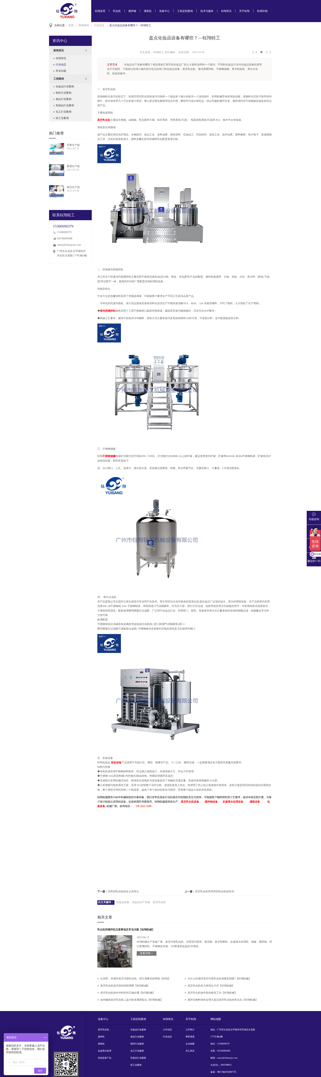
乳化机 (117, 11)
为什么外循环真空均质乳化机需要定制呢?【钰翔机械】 (219, 978)
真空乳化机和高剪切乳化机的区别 (214, 891)
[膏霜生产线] (56, 170)
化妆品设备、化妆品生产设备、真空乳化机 (141, 902)
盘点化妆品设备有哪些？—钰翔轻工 (130, 25)
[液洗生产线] (56, 191)
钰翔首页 (100, 11)
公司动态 (167, 1029)
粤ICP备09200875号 (226, 1072)
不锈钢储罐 (109, 456)
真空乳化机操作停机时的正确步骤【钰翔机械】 (127, 992)
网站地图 (215, 1019)
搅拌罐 (132, 11)
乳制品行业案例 (65, 105)
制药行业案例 (63, 92)
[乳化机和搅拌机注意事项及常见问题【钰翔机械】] (114, 951)
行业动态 (99, 25)
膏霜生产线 (73, 166)
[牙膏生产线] (56, 149)
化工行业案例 (63, 111)
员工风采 (190, 1050)
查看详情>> (146, 953)
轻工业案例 (62, 118)
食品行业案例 (63, 99)
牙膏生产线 (73, 145)
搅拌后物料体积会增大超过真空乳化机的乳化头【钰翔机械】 (223, 999)
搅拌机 (101, 1036)
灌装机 (148, 11)
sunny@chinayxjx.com (69, 244)
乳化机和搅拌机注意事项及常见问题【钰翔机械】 (126, 929)
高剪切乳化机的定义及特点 (123, 891)
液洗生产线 (73, 187)
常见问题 (61, 70)
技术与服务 (206, 11)
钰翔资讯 (226, 11)
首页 (71, 25)
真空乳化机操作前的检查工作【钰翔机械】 (212, 992)
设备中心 (164, 11)
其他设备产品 (104, 1058)
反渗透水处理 (104, 1050)
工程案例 (59, 78)
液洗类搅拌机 (108, 310)
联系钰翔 (262, 11)
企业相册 (190, 1043)
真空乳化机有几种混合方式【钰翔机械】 (211, 985)
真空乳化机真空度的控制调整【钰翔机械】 (125, 985)
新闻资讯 (84, 25)
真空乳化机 (103, 120)
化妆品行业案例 (65, 86)
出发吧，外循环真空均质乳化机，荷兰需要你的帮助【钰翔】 (135, 978)
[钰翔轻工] (66, 1064)
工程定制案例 (185, 11)
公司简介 (190, 1029)
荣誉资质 (190, 1036)
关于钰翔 (244, 11)
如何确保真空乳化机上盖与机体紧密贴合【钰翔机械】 (131, 999)
